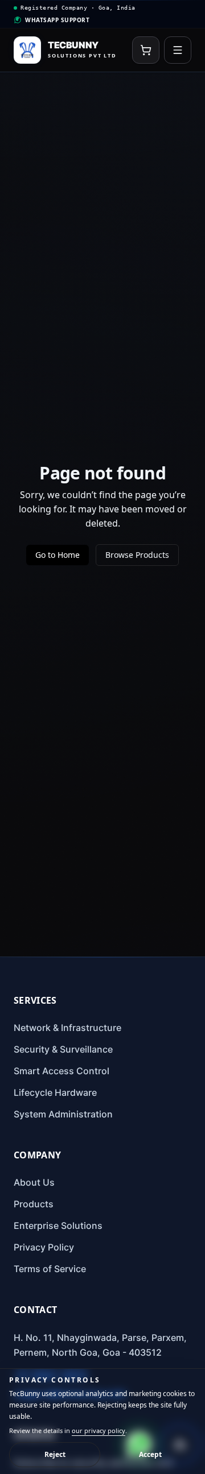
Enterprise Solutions (58, 1225)
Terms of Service (50, 1268)
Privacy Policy (44, 1247)
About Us (34, 1182)
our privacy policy (98, 1430)
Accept (150, 1454)
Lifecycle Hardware (55, 1092)
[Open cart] (145, 50)
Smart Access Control (61, 1070)
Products (34, 1204)
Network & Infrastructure (67, 1027)
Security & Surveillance (63, 1049)
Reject (54, 1454)
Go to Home (57, 554)
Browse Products (137, 554)
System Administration (63, 1114)
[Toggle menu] (177, 50)
